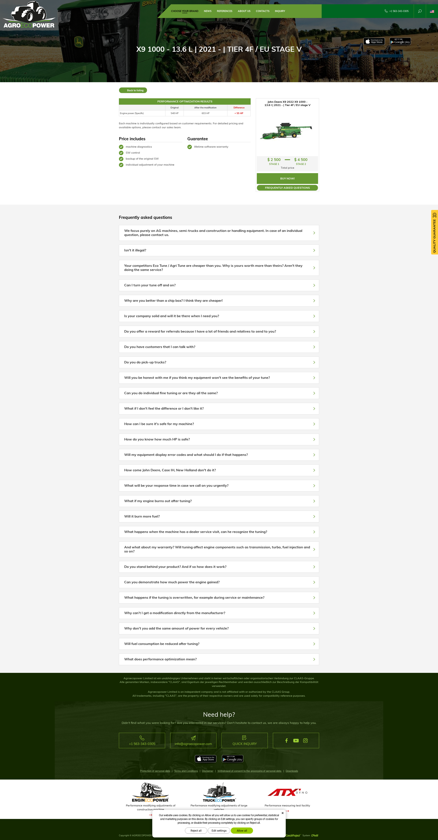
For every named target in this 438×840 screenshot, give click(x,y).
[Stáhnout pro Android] (400, 42)
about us (244, 11)
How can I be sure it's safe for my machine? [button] (159, 424)
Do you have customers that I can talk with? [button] (159, 347)
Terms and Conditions (186, 771)
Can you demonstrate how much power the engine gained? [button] (172, 582)
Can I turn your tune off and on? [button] (150, 285)
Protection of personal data (155, 771)
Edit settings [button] (219, 830)
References (224, 11)
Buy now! (287, 178)
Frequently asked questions (287, 187)
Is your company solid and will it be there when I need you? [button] (171, 316)
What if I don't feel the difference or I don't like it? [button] (164, 408)
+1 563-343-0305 (399, 11)
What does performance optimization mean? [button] (160, 659)
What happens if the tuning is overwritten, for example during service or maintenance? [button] (194, 597)
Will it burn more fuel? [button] (142, 516)
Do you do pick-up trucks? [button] (145, 362)
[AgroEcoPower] (29, 14)
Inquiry (280, 11)
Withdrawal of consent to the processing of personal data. (249, 771)
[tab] (219, 233)
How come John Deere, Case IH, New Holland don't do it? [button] (170, 470)
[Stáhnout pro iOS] (374, 42)
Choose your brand (184, 11)
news (207, 11)
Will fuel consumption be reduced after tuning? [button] (161, 644)
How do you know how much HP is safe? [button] (157, 439)
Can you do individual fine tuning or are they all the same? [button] (171, 393)
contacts (262, 11)
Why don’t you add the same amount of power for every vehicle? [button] (176, 628)
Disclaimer (207, 771)
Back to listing (135, 90)
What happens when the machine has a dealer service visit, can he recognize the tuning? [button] (195, 532)
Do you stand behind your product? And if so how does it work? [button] (175, 566)
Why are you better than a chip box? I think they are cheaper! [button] (173, 300)
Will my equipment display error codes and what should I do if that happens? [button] (186, 454)
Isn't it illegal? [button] (135, 250)
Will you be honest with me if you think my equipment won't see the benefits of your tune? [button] (197, 377)
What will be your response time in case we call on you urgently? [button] (176, 485)
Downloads (292, 771)
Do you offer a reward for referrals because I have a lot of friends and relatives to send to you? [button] (200, 331)
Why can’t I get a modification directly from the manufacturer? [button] (174, 613)
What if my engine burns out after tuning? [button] (158, 501)
